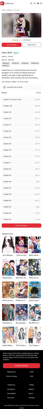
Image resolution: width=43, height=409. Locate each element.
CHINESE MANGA (21, 366)
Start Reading (11, 45)
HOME (3, 10)
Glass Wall (17, 10)
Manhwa (9, 10)
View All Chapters (21, 225)
